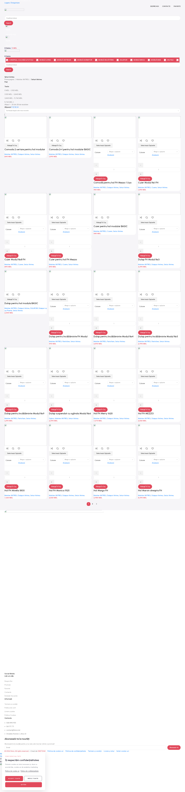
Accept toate (14, 778)
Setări (23, 784)
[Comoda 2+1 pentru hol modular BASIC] (70, 127)
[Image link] (54, 591)
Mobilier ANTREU (22, 79)
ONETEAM (41, 751)
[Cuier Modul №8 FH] (26, 204)
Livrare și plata (10, 711)
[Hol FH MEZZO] (159, 358)
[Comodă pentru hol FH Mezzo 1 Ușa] (115, 127)
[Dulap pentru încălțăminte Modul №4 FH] (115, 281)
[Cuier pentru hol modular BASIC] (115, 204)
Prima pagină (9, 79)
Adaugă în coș (100, 179)
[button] (12, 145)
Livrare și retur (109, 751)
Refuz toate (33, 778)
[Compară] (7, 140)
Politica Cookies (10, 715)
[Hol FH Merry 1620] (115, 358)
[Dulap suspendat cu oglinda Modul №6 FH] (70, 358)
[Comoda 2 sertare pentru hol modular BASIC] (26, 127)
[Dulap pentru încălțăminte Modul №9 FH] (26, 358)
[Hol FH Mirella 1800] (26, 435)
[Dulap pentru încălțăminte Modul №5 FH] (159, 281)
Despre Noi (8, 681)
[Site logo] (14, 12)
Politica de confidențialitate (76, 751)
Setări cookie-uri (122, 751)
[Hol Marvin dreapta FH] (159, 435)
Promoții (8, 685)
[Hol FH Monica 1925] (70, 435)
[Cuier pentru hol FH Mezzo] (70, 204)
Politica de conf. (10, 708)
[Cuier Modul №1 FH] (159, 127)
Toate (7, 86)
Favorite (7, 688)
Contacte (8, 692)
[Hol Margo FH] (115, 435)
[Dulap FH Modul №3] (159, 204)
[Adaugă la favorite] (19, 140)
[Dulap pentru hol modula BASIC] (26, 281)
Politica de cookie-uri (55, 751)
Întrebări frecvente (11, 696)
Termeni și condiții (11, 704)
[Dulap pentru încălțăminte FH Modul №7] (70, 281)
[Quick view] (13, 140)
